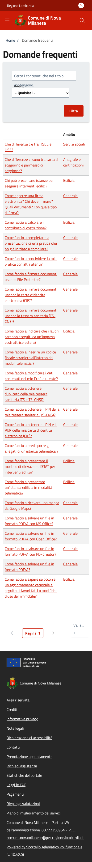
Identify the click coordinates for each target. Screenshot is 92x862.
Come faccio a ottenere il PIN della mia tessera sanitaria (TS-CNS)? (32, 412)
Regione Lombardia (20, 5)
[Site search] (82, 20)
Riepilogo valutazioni (23, 803)
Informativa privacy (22, 719)
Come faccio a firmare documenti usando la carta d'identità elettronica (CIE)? (31, 294)
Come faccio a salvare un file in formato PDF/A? (29, 566)
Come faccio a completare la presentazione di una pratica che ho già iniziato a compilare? (31, 243)
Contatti (13, 747)
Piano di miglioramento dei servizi (34, 813)
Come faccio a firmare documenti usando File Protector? (31, 276)
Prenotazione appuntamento (29, 756)
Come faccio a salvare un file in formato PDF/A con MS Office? (29, 520)
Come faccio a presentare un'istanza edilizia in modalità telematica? (28, 487)
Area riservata (18, 700)
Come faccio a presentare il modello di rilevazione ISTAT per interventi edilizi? (30, 466)
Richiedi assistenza (22, 766)
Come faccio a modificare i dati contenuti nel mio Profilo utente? (31, 375)
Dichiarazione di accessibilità (29, 738)
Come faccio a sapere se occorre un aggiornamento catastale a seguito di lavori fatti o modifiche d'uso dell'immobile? (31, 587)
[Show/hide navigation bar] (7, 20)
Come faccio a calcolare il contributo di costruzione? (25, 225)
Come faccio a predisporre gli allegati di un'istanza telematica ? (31, 448)
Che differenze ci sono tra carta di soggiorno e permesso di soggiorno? (32, 165)
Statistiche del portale (24, 775)
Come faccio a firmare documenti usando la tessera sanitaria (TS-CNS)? (31, 315)
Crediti (12, 709)
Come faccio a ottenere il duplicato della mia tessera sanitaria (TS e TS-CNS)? (26, 393)
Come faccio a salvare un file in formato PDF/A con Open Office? (31, 536)
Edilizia (69, 180)
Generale (70, 195)
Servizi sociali (74, 144)
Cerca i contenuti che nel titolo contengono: (38, 80)
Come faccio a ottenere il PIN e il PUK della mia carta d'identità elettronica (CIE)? (31, 430)
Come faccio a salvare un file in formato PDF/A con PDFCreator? (30, 551)
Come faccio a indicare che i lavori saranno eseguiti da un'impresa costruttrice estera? (32, 336)
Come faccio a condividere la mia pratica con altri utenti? (31, 261)
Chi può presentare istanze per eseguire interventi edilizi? (29, 183)
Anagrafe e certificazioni (73, 162)
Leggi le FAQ (16, 785)
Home (10, 40)
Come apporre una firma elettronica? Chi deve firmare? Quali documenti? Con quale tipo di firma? (31, 204)
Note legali (15, 728)
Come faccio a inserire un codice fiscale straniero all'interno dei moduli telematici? (30, 357)
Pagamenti (15, 794)
